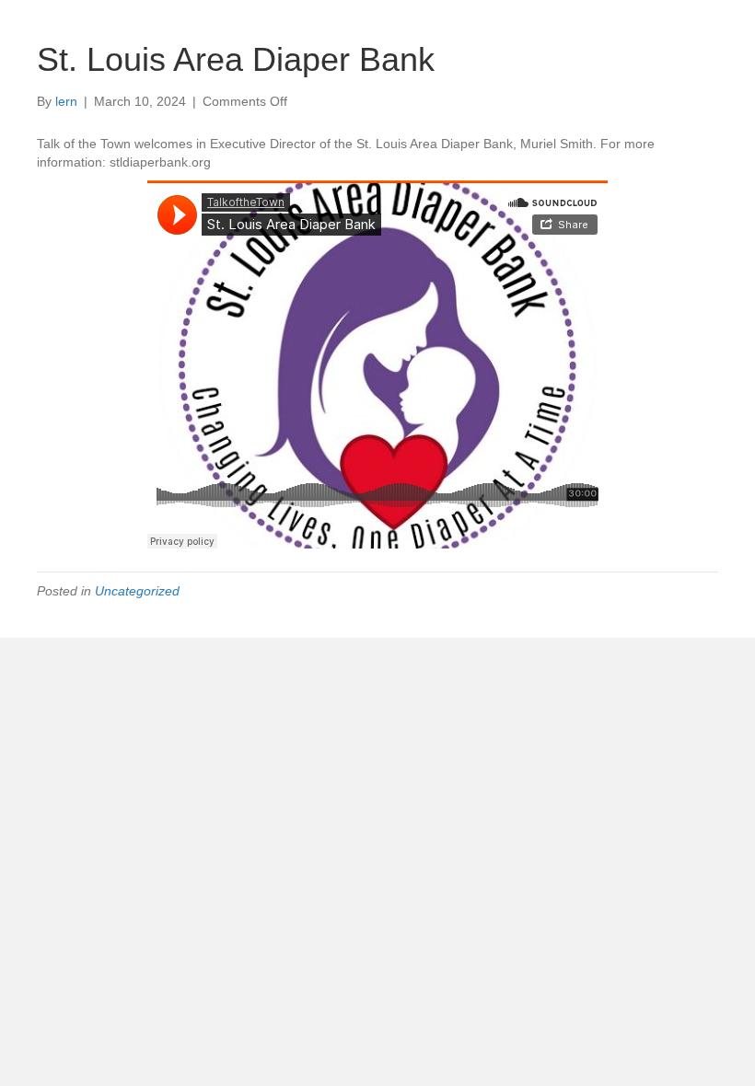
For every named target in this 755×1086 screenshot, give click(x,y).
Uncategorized (137, 590)
